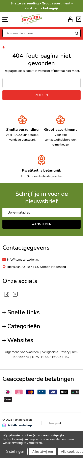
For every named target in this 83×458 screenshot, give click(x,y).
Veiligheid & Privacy (56, 352)
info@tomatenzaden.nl (22, 259)
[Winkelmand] (79, 19)
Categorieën (23, 326)
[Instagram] (15, 294)
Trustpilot (55, 423)
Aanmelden (41, 224)
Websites (20, 340)
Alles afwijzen (42, 451)
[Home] (4, 47)
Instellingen (15, 451)
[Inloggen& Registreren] (70, 19)
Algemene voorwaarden (22, 352)
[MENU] (5, 19)
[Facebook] (6, 294)
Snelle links (23, 312)
